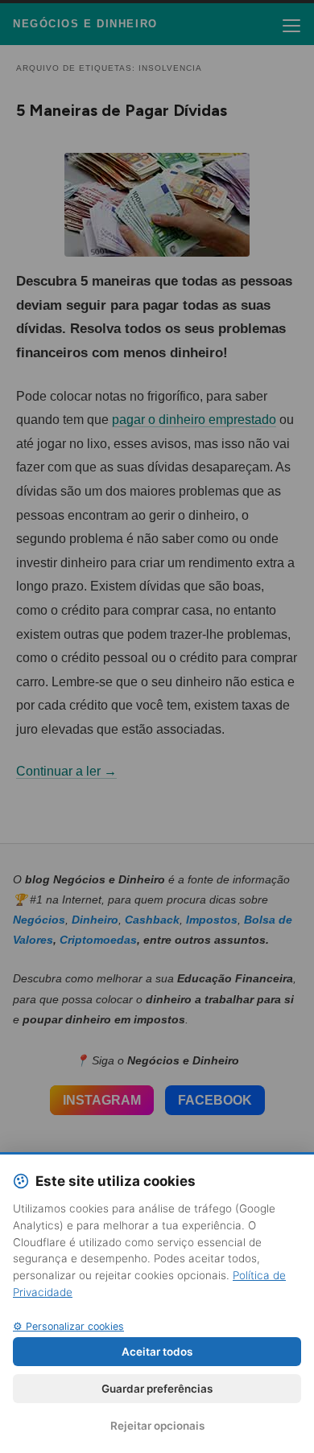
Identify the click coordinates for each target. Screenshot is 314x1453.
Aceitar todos (157, 1351)
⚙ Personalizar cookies (68, 1326)
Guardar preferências (157, 1388)
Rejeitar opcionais (157, 1425)
